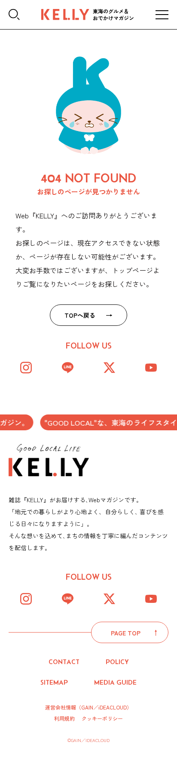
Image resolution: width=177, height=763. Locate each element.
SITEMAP (54, 682)
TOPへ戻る (79, 315)
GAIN (87, 707)
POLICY (117, 661)
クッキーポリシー (102, 718)
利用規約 (64, 718)
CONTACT (64, 661)
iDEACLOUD (112, 707)
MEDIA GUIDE (115, 682)
